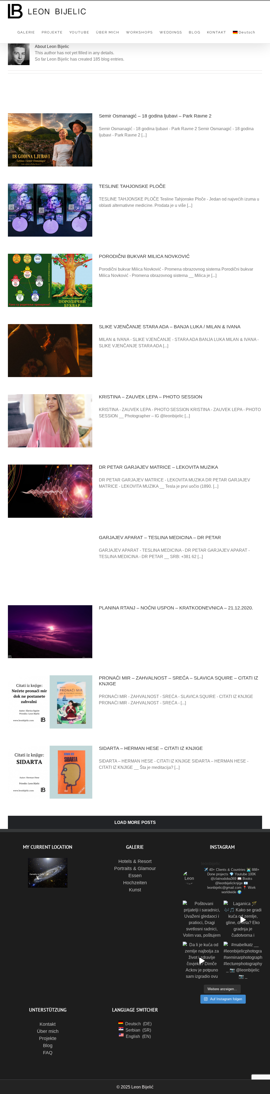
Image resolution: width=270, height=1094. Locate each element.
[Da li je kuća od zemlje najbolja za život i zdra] (202, 961)
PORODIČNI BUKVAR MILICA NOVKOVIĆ (144, 256)
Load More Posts (135, 822)
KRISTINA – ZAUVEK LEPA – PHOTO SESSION (150, 396)
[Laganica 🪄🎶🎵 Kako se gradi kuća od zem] (243, 920)
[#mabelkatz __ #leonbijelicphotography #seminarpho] (243, 961)
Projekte (47, 1038)
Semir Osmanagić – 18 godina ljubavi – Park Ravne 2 (155, 116)
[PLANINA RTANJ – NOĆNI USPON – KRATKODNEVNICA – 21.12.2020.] (50, 631)
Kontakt (48, 1024)
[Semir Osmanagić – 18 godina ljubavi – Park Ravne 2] (50, 140)
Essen (135, 875)
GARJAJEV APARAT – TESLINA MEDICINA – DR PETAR (160, 537)
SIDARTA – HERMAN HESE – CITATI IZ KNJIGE (151, 748)
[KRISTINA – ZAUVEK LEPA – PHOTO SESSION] (50, 420)
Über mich (48, 1031)
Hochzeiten (135, 882)
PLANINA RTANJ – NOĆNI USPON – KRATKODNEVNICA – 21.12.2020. (176, 608)
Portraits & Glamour (135, 868)
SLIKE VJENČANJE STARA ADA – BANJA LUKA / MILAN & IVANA (169, 326)
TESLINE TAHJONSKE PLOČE (132, 186)
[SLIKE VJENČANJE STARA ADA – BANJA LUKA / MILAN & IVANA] (50, 350)
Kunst (135, 889)
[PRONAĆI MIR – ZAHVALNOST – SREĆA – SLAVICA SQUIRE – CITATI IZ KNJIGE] (50, 702)
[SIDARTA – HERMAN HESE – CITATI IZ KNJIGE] (50, 772)
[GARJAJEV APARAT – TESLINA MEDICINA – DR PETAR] (50, 561)
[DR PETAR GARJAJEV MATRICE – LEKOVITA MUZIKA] (50, 491)
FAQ (47, 1052)
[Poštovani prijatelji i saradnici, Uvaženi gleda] (202, 920)
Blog (47, 1045)
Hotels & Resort (135, 861)
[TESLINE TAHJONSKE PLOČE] (50, 210)
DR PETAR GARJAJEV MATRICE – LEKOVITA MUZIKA (158, 467)
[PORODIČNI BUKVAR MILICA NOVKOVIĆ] (50, 280)
